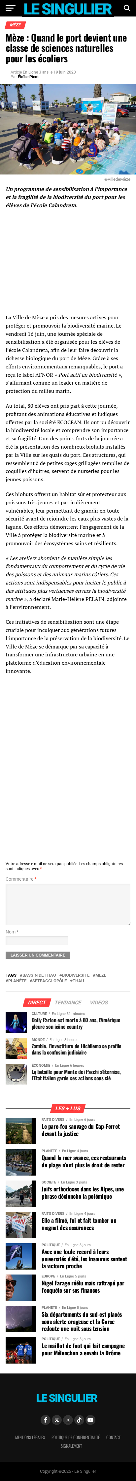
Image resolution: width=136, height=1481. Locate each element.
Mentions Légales (30, 1437)
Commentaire (21, 879)
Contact (113, 1437)
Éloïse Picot (28, 77)
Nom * (12, 932)
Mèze (100, 975)
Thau (78, 981)
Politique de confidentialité (75, 1437)
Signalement (71, 1446)
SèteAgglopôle (49, 981)
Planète (17, 981)
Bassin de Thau (39, 975)
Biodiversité (75, 975)
